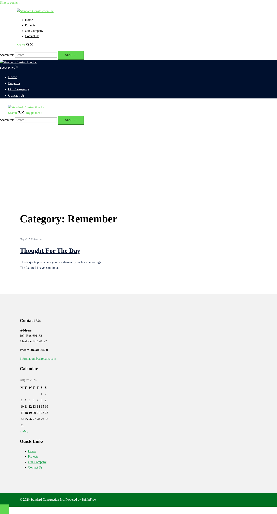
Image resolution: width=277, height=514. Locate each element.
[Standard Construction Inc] (35, 11)
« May (24, 431)
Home (29, 20)
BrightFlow (89, 499)
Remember (38, 239)
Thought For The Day (50, 250)
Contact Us (32, 36)
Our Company (34, 30)
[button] (25, 44)
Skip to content (9, 2)
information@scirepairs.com (38, 358)
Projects (30, 25)
